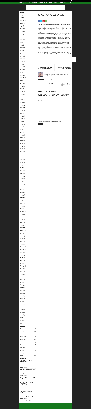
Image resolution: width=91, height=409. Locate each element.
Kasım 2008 (21, 317)
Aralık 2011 (21, 258)
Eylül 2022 (21, 55)
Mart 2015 (21, 197)
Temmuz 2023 (22, 39)
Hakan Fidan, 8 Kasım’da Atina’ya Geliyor (27, 369)
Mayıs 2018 (21, 137)
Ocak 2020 (21, 105)
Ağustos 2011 (22, 265)
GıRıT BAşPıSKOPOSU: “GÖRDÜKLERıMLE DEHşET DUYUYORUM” (53, 82)
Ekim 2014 (21, 205)
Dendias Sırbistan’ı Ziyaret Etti (25, 400)
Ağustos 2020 (22, 94)
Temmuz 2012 (22, 247)
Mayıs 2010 (21, 288)
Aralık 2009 (21, 296)
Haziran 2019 (22, 116)
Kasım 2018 (21, 127)
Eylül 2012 (21, 244)
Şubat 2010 (21, 293)
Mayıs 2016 (21, 175)
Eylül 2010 (21, 282)
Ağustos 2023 (22, 37)
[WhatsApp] (46, 21)
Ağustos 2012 (22, 246)
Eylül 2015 (21, 187)
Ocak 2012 (21, 257)
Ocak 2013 (21, 238)
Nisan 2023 (21, 44)
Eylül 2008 (21, 320)
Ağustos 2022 (22, 56)
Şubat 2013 (21, 236)
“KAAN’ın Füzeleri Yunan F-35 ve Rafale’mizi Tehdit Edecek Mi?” (26, 387)
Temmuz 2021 (22, 77)
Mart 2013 (21, 235)
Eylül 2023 (21, 36)
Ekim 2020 (21, 91)
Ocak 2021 (21, 86)
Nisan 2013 (21, 233)
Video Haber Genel (22, 352)
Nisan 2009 (21, 309)
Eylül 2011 (21, 263)
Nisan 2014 (21, 214)
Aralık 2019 (21, 107)
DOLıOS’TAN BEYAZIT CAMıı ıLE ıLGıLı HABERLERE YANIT (54, 95)
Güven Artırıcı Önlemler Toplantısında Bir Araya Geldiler (27, 378)
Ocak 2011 (21, 276)
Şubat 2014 (21, 217)
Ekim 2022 (21, 53)
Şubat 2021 (21, 85)
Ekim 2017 (21, 148)
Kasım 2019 (21, 108)
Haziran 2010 (22, 287)
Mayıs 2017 (21, 156)
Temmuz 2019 (22, 115)
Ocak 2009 (21, 314)
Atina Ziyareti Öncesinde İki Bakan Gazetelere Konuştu (26, 361)
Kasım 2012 (21, 241)
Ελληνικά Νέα (22, 355)
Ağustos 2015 (22, 189)
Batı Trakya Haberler (23, 339)
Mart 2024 (21, 26)
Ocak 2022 (21, 67)
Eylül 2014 (21, 206)
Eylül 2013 (21, 225)
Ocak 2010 (21, 295)
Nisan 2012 (21, 252)
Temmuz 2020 (22, 96)
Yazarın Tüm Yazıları (48, 79)
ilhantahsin (42, 16)
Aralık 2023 (21, 31)
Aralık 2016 (21, 164)
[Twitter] (70, 1)
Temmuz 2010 (22, 285)
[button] (71, 3)
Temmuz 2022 (22, 58)
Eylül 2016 (21, 168)
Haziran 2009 (22, 306)
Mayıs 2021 (21, 80)
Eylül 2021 (21, 74)
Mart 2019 (21, 121)
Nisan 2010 (21, 290)
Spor (20, 344)
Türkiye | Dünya (63, 2)
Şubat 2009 (21, 312)
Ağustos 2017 (22, 151)
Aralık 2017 (21, 145)
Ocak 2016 (21, 181)
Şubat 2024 (21, 28)
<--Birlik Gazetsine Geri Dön (67, 407)
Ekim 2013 (21, 224)
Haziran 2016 (22, 173)
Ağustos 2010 (22, 284)
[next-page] (70, 79)
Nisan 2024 (21, 25)
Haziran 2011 (22, 268)
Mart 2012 (21, 254)
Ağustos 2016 (22, 170)
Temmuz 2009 (22, 304)
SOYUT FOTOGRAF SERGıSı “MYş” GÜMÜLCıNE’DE (43, 88)
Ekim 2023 (21, 34)
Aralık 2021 (21, 69)
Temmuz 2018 (22, 134)
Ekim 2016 (21, 167)
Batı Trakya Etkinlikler (23, 336)
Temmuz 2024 (22, 20)
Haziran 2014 (22, 211)
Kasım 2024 (21, 14)
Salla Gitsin (21, 342)
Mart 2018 (21, 140)
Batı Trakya (34, 2)
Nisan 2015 (21, 195)
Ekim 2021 (21, 72)
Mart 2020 (21, 102)
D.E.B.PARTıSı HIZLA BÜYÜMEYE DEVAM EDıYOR (66, 88)
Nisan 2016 (21, 176)
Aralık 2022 (21, 50)
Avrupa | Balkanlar (22, 331)
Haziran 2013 (22, 230)
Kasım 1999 (21, 323)
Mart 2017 (21, 159)
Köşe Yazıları (22, 341)
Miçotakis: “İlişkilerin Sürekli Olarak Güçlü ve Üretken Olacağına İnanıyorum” (27, 365)
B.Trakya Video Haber (23, 333)
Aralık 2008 (21, 315)
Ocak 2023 (21, 48)
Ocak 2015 (21, 200)
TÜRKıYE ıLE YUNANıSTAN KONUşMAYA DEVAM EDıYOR (42, 82)
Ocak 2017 (21, 162)
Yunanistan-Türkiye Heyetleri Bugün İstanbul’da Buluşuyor (27, 397)
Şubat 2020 (21, 104)
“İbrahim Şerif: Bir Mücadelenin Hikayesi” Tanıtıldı (27, 374)
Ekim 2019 (21, 110)
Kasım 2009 (21, 298)
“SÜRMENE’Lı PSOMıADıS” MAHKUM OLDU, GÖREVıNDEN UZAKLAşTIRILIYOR (54, 88)
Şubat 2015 (21, 198)
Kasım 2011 (21, 260)
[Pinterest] (43, 21)
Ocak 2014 (21, 219)
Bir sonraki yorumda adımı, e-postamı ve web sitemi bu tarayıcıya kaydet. (50, 121)
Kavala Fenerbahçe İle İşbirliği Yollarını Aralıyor (27, 392)
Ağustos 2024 (22, 18)
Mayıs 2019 (21, 118)
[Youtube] (71, 1)
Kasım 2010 (21, 279)
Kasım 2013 (21, 222)
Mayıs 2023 (21, 42)
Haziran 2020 (22, 97)
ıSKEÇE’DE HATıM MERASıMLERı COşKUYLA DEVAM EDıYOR (54, 91)
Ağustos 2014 (22, 208)
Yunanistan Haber (43, 2)
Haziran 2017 (22, 154)
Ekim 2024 (21, 15)
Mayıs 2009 (21, 307)
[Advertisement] (45, 7)
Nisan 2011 (21, 271)
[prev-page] (69, 79)
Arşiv (28, 2)
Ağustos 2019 (22, 113)
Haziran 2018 (22, 135)
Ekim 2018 (21, 129)
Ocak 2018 (21, 143)
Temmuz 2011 (22, 266)
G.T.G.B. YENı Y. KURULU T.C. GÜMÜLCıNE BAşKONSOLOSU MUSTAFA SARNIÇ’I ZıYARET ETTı (43, 95)
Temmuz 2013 (22, 228)
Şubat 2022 (21, 66)
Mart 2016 (21, 178)
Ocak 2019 (21, 124)
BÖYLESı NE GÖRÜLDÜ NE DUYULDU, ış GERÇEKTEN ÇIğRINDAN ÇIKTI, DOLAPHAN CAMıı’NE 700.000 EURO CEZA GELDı (65, 83)
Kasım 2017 (21, 146)
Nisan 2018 (21, 138)
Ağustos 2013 (22, 227)
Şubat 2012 (21, 255)
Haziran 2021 (22, 78)
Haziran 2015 (22, 192)
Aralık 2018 (21, 126)
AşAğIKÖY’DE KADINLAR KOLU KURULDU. (66, 91)
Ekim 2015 (21, 186)
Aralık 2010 (21, 277)
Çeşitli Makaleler (40, 79)
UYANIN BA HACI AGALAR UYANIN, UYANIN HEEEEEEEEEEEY (64, 68)
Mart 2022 (21, 64)
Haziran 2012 (22, 249)
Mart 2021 (21, 83)
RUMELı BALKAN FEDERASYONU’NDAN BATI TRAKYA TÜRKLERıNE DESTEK (45, 68)
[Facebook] (68, 1)
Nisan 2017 (21, 157)
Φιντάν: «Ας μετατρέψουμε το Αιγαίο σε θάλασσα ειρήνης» (27, 383)
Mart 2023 (21, 45)
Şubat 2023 (21, 47)
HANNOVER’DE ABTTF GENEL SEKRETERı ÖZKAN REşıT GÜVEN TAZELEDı (43, 91)
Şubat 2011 (21, 274)
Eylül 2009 (21, 301)
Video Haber (21, 350)
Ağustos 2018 (22, 132)
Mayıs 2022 (21, 61)
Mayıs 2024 (21, 23)
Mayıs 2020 (21, 99)
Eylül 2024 (21, 17)
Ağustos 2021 (22, 75)
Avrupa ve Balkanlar (53, 2)
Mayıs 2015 (21, 194)
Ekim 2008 (21, 318)
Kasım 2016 (21, 165)
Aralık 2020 (21, 88)
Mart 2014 (21, 216)
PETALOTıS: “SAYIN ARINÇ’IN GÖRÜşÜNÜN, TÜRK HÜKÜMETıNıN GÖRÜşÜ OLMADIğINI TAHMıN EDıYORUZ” (65, 96)
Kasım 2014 (21, 203)
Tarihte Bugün (22, 345)
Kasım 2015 (21, 184)
